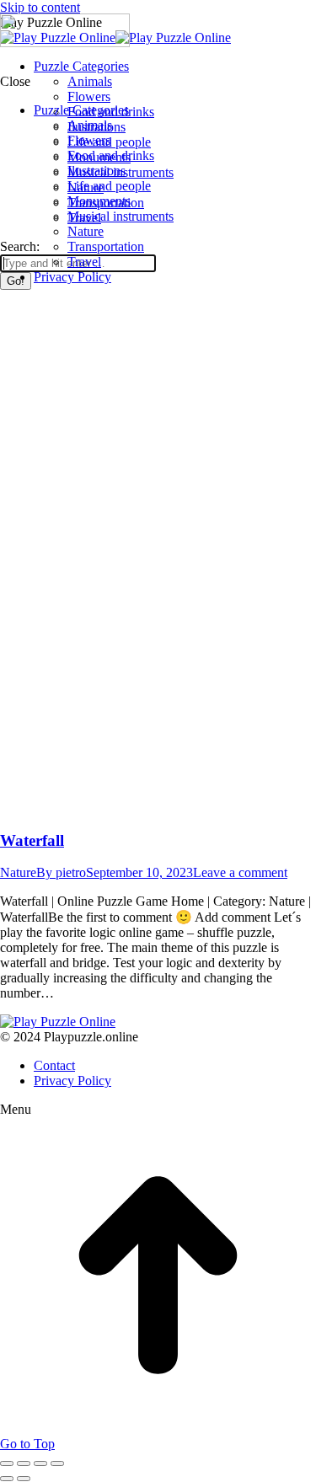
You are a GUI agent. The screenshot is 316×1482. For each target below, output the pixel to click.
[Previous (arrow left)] (6, 1478)
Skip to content (40, 7)
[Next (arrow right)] (23, 1478)
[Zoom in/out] (57, 1463)
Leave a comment (240, 872)
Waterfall (32, 840)
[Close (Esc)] (6, 1463)
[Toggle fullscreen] (40, 1463)
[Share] (23, 1463)
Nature (18, 872)
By (61, 872)
